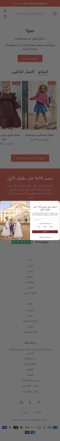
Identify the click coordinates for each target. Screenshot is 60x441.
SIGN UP (45, 232)
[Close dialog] (58, 202)
